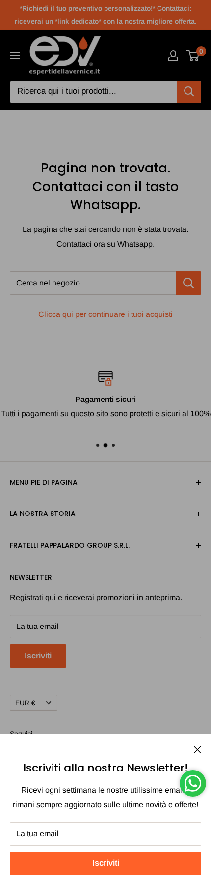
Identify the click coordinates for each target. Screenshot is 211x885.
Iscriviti (105, 863)
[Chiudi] (197, 749)
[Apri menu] (15, 55)
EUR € (25, 703)
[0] (193, 55)
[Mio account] (173, 55)
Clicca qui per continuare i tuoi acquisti (105, 314)
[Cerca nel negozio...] (188, 283)
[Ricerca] (189, 92)
